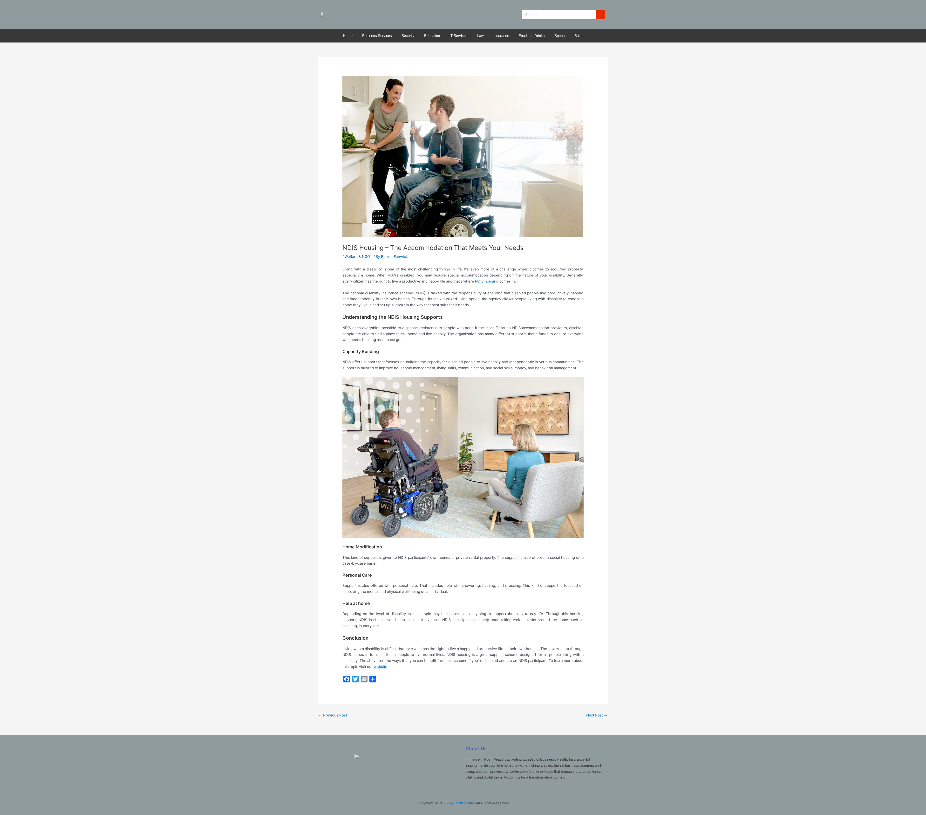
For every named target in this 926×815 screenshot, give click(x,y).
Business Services (377, 36)
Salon (578, 36)
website (380, 666)
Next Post (596, 715)
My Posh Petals (462, 803)
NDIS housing (486, 281)
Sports (559, 36)
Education (432, 36)
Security (408, 36)
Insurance (501, 36)
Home (348, 36)
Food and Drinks (532, 36)
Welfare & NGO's (359, 256)
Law (480, 36)
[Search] (600, 14)
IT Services (458, 36)
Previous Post (333, 715)
